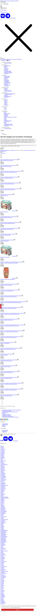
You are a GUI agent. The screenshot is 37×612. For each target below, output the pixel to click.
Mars (5, 112)
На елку (5, 78)
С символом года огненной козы (9, 93)
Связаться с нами (5, 430)
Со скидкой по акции (7, 128)
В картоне (6, 66)
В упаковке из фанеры (8, 71)
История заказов (5, 424)
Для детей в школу (7, 83)
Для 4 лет (5, 102)
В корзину (2, 162)
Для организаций (7, 76)
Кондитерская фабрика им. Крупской (10, 117)
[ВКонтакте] (1, 419)
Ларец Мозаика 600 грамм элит (5, 366)
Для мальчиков (6, 80)
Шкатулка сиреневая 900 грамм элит (6, 395)
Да (1, 5)
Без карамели (6, 97)
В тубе (5, 67)
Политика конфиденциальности (7, 416)
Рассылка (3, 426)
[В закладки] (1, 163)
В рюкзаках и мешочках (8, 72)
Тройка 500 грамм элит (4, 195)
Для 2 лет (5, 100)
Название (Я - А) (14, 150)
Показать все (6, 73)
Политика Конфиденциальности (16, 607)
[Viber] (5, 419)
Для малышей (6, 81)
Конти (5, 122)
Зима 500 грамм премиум (4, 240)
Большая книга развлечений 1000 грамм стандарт (8, 337)
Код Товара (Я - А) (3, 151)
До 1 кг (5, 107)
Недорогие (6, 88)
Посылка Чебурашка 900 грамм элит (6, 378)
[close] (0, 131)
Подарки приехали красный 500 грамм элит (7, 189)
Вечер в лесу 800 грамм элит (5, 343)
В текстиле (6, 70)
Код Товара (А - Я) (32, 150)
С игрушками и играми (8, 94)
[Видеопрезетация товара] (19, 159)
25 (0, 153)
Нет (1, 6)
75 (3, 153)
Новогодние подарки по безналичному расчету (10, 411)
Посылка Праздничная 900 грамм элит (6, 372)
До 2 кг (5, 108)
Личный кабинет (5, 423)
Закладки (3, 425)
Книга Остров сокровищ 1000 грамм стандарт (8, 349)
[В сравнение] (3, 163)
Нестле (5, 123)
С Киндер (5, 95)
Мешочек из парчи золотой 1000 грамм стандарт (8, 308)
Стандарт (5, 89)
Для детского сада (7, 82)
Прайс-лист (5, 59)
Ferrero (5, 111)
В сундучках (6, 68)
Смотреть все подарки (8, 63)
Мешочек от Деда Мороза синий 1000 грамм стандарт (9, 331)
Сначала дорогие (26, 150)
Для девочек (6, 79)
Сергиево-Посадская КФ (8, 124)
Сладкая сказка (6, 121)
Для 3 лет (5, 101)
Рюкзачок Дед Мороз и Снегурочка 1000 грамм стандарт (9, 314)
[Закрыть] (35, 609)
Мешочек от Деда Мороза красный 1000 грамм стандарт (9, 325)
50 (2, 153)
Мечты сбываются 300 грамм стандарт (6, 160)
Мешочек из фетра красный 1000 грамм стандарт (8, 296)
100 (4, 153)
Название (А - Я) (8, 150)
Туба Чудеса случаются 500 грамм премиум (7, 279)
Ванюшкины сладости (8, 120)
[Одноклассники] (2, 419)
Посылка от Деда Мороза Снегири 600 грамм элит (8, 384)
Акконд (5, 118)
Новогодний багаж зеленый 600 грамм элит (7, 223)
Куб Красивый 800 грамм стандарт (6, 217)
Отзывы (3, 413)
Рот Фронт (6, 115)
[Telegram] (3, 419)
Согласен (17, 609)
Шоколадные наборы (7, 96)
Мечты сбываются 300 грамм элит (6, 166)
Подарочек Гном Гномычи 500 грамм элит (7, 183)
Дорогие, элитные (7, 90)
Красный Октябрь (7, 113)
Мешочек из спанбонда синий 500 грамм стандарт (8, 172)
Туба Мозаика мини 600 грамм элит (6, 360)
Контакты (20, 59)
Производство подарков (6, 414)
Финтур (5, 119)
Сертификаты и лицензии (6, 415)
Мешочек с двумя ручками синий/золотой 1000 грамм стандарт (10, 302)
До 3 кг (5, 109)
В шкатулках (6, 69)
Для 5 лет (5, 103)
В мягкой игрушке (7, 65)
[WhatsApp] (6, 419)
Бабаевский (6, 114)
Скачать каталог (9, 59)
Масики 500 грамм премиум (5, 257)
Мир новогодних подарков (6, 410)
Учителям (5, 84)
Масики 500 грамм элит (4, 211)
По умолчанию (3, 150)
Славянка (5, 116)
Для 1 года (6, 99)
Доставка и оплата (15, 59)
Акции (1, 59)
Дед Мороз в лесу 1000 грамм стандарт (6, 290)
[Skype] (7, 419)
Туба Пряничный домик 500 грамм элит (7, 229)
